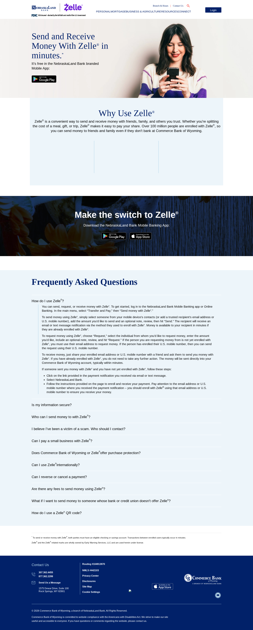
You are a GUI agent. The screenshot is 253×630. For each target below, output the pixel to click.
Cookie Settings (91, 592)
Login (213, 10)
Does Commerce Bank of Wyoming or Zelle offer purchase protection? (86, 452)
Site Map (87, 586)
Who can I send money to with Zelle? (61, 416)
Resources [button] (169, 11)
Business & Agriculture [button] (143, 11)
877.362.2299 (46, 576)
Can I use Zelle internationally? (56, 464)
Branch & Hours (160, 6)
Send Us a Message (50, 582)
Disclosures (89, 581)
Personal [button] (103, 11)
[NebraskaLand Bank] (202, 578)
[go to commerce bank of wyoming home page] (57, 7)
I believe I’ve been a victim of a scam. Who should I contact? (78, 429)
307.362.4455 (46, 572)
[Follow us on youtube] (218, 595)
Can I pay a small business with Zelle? (62, 440)
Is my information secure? (52, 405)
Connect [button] (184, 11)
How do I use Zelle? (48, 300)
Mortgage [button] (118, 11)
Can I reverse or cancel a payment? (59, 477)
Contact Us (178, 6)
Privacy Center (90, 576)
